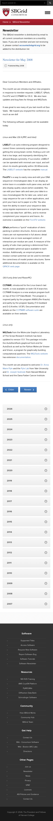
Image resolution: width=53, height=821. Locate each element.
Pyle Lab (25, 368)
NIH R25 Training (28, 679)
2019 (9, 481)
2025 (9, 419)
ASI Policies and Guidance (28, 794)
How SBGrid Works (28, 713)
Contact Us (27, 738)
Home (5, 22)
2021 (9, 460)
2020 (9, 470)
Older (11, 389)
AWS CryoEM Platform (27, 684)
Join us (28, 767)
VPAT (28, 785)
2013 (9, 542)
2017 (9, 501)
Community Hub (27, 717)
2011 (9, 563)
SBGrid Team (27, 722)
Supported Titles (28, 641)
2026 (9, 409)
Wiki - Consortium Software (27, 742)
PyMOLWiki (27, 688)
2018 (9, 491)
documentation (23, 357)
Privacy (28, 781)
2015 (9, 522)
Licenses (28, 790)
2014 (9, 532)
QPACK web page (11, 266)
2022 (9, 450)
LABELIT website (15, 169)
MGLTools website (39, 354)
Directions (27, 751)
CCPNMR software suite (27, 310)
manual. (44, 169)
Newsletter (27, 771)
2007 (9, 604)
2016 (9, 511)
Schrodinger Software (27, 697)
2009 (9, 583)
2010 (9, 573)
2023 (9, 439)
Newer (27, 389)
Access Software (28, 645)
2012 (9, 552)
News (28, 776)
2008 (9, 593)
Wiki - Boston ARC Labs (28, 747)
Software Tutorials (27, 659)
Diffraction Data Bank (27, 693)
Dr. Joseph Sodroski (16, 372)
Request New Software (27, 650)
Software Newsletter (27, 664)
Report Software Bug (27, 654)
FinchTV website (37, 220)
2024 (9, 429)
